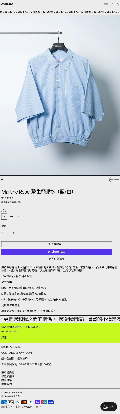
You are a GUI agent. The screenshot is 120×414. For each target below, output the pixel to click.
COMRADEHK (15, 392)
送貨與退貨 (7, 372)
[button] (111, 4)
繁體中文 (5, 406)
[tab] (2, 179)
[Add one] (13, 232)
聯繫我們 (6, 384)
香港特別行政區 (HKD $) (26, 406)
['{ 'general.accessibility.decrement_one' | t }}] (2, 232)
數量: (4, 226)
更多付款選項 (57, 258)
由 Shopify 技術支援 (10, 396)
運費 (3, 202)
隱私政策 (6, 380)
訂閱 (4, 337)
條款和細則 (7, 376)
